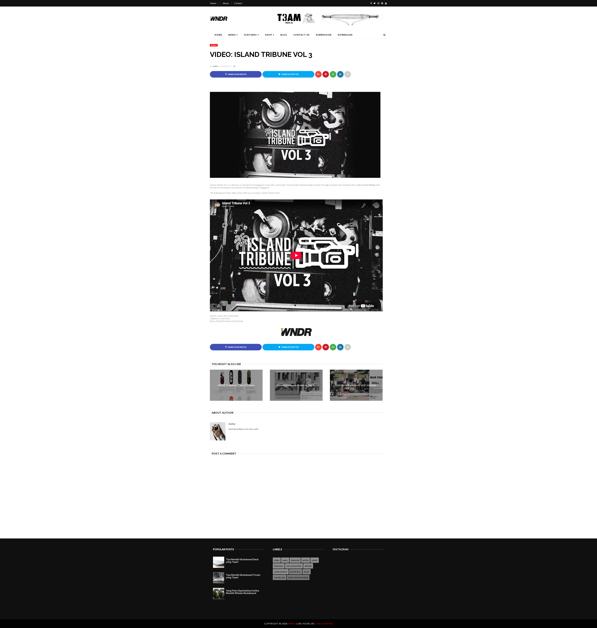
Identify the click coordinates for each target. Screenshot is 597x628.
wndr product (280, 571)
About (226, 3)
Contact (238, 3)
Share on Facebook (236, 74)
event (314, 560)
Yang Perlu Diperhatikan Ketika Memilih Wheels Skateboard (242, 591)
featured (295, 560)
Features (250, 35)
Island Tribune (368, 185)
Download (345, 35)
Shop (268, 35)
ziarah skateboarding (298, 577)
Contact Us (301, 35)
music (306, 571)
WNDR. (292, 623)
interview (278, 566)
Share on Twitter (289, 74)
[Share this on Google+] (318, 74)
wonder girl (279, 577)
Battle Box (295, 571)
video (214, 45)
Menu (232, 35)
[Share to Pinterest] (347, 74)
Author (215, 66)
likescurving (324, 623)
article (306, 560)
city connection (293, 566)
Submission (324, 35)
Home (213, 3)
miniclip (308, 566)
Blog (283, 35)
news (285, 560)
